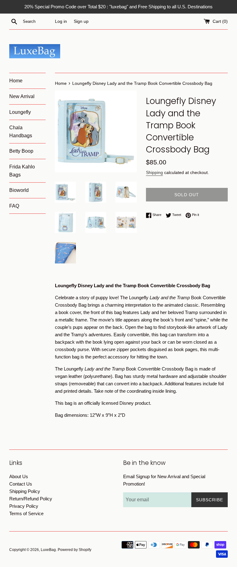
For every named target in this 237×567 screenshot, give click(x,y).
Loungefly (20, 112)
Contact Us (20, 483)
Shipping (154, 172)
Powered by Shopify (74, 550)
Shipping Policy (24, 491)
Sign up (81, 21)
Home (16, 80)
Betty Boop (21, 151)
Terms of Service (26, 513)
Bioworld (19, 190)
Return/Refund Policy (30, 498)
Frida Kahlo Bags (22, 170)
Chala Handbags (20, 131)
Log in (61, 21)
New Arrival (22, 96)
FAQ (14, 206)
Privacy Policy (23, 506)
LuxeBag (48, 550)
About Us (18, 476)
